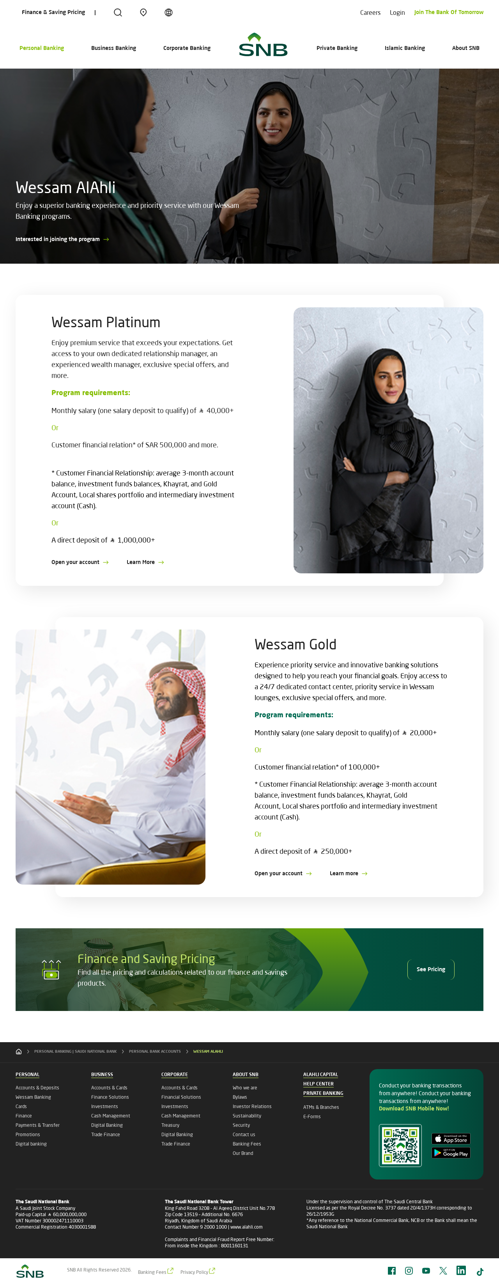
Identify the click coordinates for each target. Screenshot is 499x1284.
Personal (27, 1075)
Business (102, 1075)
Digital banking (31, 1144)
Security (241, 1125)
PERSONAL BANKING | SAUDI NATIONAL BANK (75, 1051)
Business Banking (113, 48)
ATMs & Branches (321, 1107)
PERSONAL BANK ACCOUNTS (155, 1051)
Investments (104, 1106)
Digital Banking (107, 1125)
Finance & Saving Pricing (53, 12)
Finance (24, 1116)
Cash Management (110, 1116)
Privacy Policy (194, 1272)
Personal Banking (41, 48)
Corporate (174, 1075)
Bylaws (240, 1097)
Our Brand (243, 1153)
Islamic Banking (405, 48)
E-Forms (312, 1116)
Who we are (245, 1088)
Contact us (244, 1134)
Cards (21, 1106)
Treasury (170, 1125)
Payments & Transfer (38, 1125)
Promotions (28, 1134)
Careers (370, 12)
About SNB (466, 48)
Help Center (318, 1084)
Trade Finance (105, 1134)
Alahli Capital (320, 1075)
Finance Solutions (110, 1097)
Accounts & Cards (109, 1088)
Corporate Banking (187, 48)
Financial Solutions (181, 1097)
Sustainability (247, 1116)
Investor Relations (252, 1106)
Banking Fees (247, 1144)
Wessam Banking (33, 1097)
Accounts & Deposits (37, 1088)
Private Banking (337, 48)
